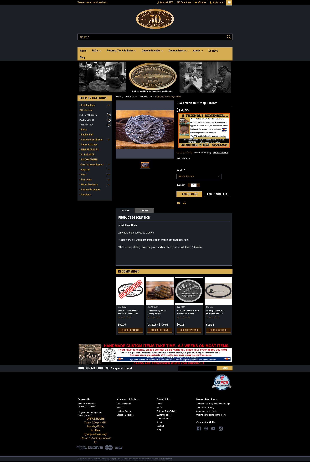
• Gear (82, 174)
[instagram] (221, 429)
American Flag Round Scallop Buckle (156, 312)
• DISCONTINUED (88, 159)
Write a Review (220, 152)
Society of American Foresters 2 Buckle (215, 312)
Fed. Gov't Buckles (88, 115)
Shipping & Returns (125, 415)
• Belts (83, 129)
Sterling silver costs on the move (211, 415)
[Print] (184, 203)
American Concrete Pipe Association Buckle (188, 312)
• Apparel (84, 169)
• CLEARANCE (86, 154)
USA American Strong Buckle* (168, 97)
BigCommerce (137, 459)
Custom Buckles (151, 50)
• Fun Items (85, 179)
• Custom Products (89, 189)
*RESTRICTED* (86, 124)
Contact (213, 50)
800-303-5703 (166, 2)
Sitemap (117, 459)
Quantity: (180, 185)
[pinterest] (206, 429)
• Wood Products (88, 184)
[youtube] (213, 429)
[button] (155, 77)
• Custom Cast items (90, 139)
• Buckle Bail (86, 134)
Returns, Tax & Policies (120, 50)
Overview (125, 210)
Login (119, 411)
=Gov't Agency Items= (91, 164)
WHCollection (85, 110)
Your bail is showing (205, 407)
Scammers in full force (206, 411)
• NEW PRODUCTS (89, 149)
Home (83, 50)
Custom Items (177, 50)
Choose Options (130, 330)
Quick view (159, 302)
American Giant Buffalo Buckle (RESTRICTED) (128, 312)
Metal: (180, 170)
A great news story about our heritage (213, 404)
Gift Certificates (124, 404)
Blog (82, 57)
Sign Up (128, 411)
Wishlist (202, 2)
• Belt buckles (87, 105)
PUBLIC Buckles (86, 119)
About (197, 50)
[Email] (178, 203)
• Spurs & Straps (88, 144)
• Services (85, 194)
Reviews (144, 210)
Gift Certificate (184, 2)
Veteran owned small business (93, 2)
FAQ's (95, 50)
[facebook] (199, 429)
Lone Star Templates (163, 459)
